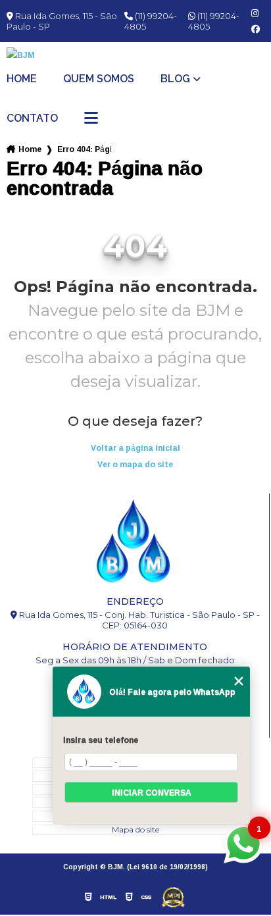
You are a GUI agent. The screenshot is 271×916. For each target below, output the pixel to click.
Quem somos (98, 79)
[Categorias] (91, 119)
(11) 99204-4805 (150, 21)
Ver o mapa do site (135, 464)
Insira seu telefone (100, 740)
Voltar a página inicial (135, 447)
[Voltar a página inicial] (135, 55)
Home (22, 79)
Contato (32, 118)
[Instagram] (255, 13)
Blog (175, 79)
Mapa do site (135, 829)
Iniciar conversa (151, 792)
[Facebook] (255, 29)
